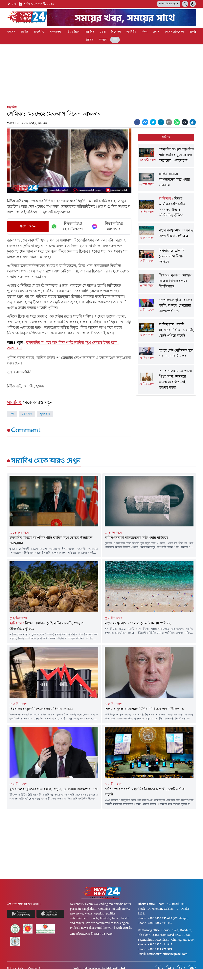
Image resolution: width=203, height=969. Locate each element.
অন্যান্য (103, 40)
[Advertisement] (101, 74)
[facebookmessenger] (145, 122)
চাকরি (193, 32)
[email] (169, 122)
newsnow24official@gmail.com (167, 954)
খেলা (103, 32)
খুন (12, 414)
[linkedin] (161, 122)
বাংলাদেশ (55, 32)
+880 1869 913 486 (160, 923)
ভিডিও (90, 40)
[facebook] (137, 122)
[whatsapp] (177, 122)
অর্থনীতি (131, 32)
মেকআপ (27, 414)
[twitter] (153, 122)
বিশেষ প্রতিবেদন (174, 32)
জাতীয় (25, 32)
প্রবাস (156, 32)
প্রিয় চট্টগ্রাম (73, 32)
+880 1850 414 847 (160, 944)
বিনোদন (116, 32)
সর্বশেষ (11, 32)
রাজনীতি (39, 32)
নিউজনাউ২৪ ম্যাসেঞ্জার (114, 226)
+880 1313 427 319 (160, 949)
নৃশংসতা (45, 414)
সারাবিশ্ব (89, 32)
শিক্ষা (144, 32)
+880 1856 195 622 (160, 918)
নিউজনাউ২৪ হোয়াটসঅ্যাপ (73, 226)
